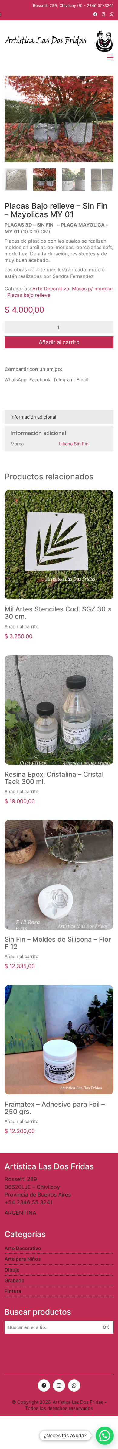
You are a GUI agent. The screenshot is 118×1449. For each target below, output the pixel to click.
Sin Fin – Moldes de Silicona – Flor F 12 (58, 943)
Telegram (63, 379)
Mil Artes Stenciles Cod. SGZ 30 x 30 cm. (58, 612)
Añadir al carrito (59, 342)
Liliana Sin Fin (74, 444)
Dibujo (12, 1270)
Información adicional (33, 417)
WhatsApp (15, 379)
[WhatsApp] (74, 1385)
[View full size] (12, 85)
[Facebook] (44, 1385)
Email (82, 379)
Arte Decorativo (50, 289)
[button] (105, 1436)
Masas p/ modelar (92, 289)
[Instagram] (59, 1385)
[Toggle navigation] (110, 57)
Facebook (39, 379)
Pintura (13, 1291)
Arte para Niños (23, 1259)
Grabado (15, 1280)
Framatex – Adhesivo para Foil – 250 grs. (55, 1108)
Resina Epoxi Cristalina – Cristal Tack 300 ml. (54, 778)
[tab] (59, 417)
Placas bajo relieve (28, 295)
